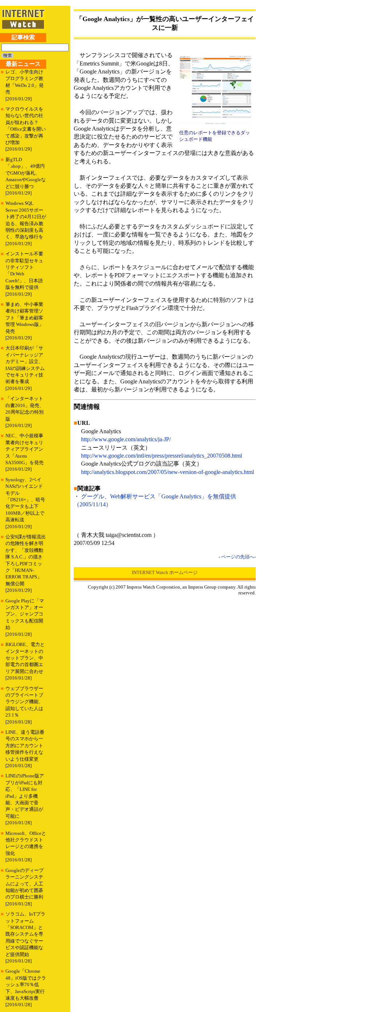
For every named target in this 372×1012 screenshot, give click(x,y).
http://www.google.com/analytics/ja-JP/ (126, 439)
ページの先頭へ (237, 556)
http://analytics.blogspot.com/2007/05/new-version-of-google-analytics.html (167, 472)
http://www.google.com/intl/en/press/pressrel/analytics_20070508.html (161, 456)
